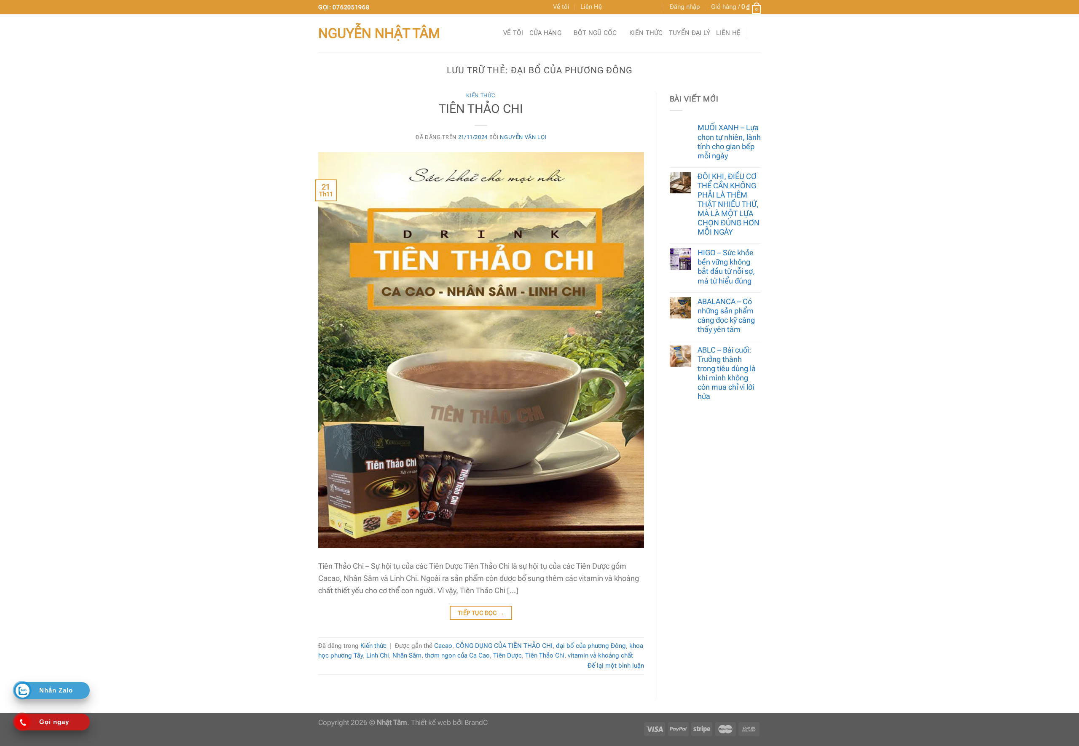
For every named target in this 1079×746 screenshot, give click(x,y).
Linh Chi (377, 655)
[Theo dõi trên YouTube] (649, 7)
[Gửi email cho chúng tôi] (630, 7)
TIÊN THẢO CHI (481, 109)
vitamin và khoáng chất (600, 655)
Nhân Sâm (406, 655)
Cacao (443, 646)
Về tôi (561, 7)
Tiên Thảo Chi (544, 655)
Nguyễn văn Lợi (523, 137)
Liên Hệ (591, 7)
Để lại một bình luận (616, 665)
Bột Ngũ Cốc (595, 33)
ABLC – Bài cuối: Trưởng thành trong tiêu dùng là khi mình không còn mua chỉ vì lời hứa (727, 373)
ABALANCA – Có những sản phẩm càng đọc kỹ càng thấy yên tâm (726, 315)
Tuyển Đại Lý (690, 33)
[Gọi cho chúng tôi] (640, 7)
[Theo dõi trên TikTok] (621, 7)
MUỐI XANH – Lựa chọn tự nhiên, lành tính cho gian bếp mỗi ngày (729, 141)
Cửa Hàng (545, 33)
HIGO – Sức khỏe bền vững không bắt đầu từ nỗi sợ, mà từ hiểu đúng (726, 266)
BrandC (476, 723)
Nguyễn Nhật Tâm (379, 33)
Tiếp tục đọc (481, 613)
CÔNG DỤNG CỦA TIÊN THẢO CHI (504, 646)
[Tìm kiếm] (757, 33)
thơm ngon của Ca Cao (457, 655)
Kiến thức (646, 33)
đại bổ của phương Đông (591, 646)
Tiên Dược (507, 655)
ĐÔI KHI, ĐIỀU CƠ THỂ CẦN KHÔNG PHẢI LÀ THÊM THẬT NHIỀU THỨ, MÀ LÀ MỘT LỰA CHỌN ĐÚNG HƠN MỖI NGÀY (729, 204)
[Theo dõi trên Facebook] (612, 7)
